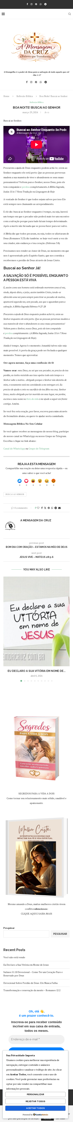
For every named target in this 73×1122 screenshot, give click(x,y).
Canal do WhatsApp (14, 448)
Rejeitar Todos (35, 1101)
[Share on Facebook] (42, 507)
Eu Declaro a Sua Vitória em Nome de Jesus (26, 964)
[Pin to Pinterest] (49, 507)
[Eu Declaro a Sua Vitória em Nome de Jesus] (36, 621)
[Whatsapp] (41, 4)
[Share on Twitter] (45, 507)
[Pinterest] (36, 4)
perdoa (26, 186)
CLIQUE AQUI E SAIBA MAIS (36, 913)
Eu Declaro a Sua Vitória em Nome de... (37, 671)
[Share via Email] (59, 507)
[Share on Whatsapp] (52, 507)
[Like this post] (38, 507)
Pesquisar (9, 927)
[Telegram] (45, 4)
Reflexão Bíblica (24, 96)
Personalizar (35, 1094)
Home (6, 96)
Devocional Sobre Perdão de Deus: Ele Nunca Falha (30, 983)
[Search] (69, 14)
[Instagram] (31, 4)
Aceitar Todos (35, 1108)
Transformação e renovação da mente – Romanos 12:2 (31, 990)
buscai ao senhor (15, 494)
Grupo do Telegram (39, 448)
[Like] (19, 480)
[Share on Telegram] (55, 507)
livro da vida (32, 399)
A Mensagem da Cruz (35, 520)
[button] (6, 629)
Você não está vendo (14, 957)
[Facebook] (27, 4)
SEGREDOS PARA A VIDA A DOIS (36, 793)
